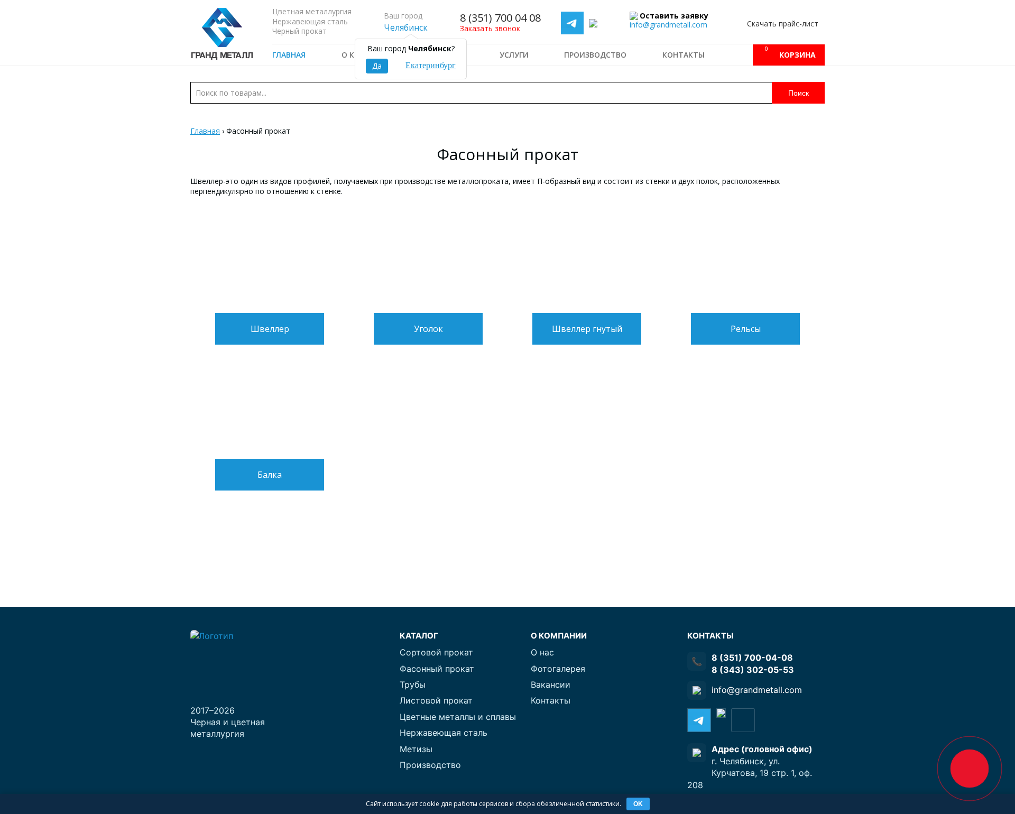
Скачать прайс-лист (782, 23)
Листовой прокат (436, 700)
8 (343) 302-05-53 (753, 669)
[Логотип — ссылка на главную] (232, 658)
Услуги (514, 55)
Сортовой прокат (436, 652)
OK (638, 804)
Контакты (683, 55)
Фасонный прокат (437, 668)
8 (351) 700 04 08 (500, 18)
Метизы (416, 749)
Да (377, 66)
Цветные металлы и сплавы (458, 716)
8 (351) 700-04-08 (752, 657)
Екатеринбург (430, 65)
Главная (289, 55)
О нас (542, 652)
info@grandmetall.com (668, 25)
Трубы (413, 684)
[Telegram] (572, 23)
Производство (595, 55)
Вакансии (550, 684)
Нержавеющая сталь (443, 732)
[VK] (743, 720)
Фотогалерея (558, 668)
